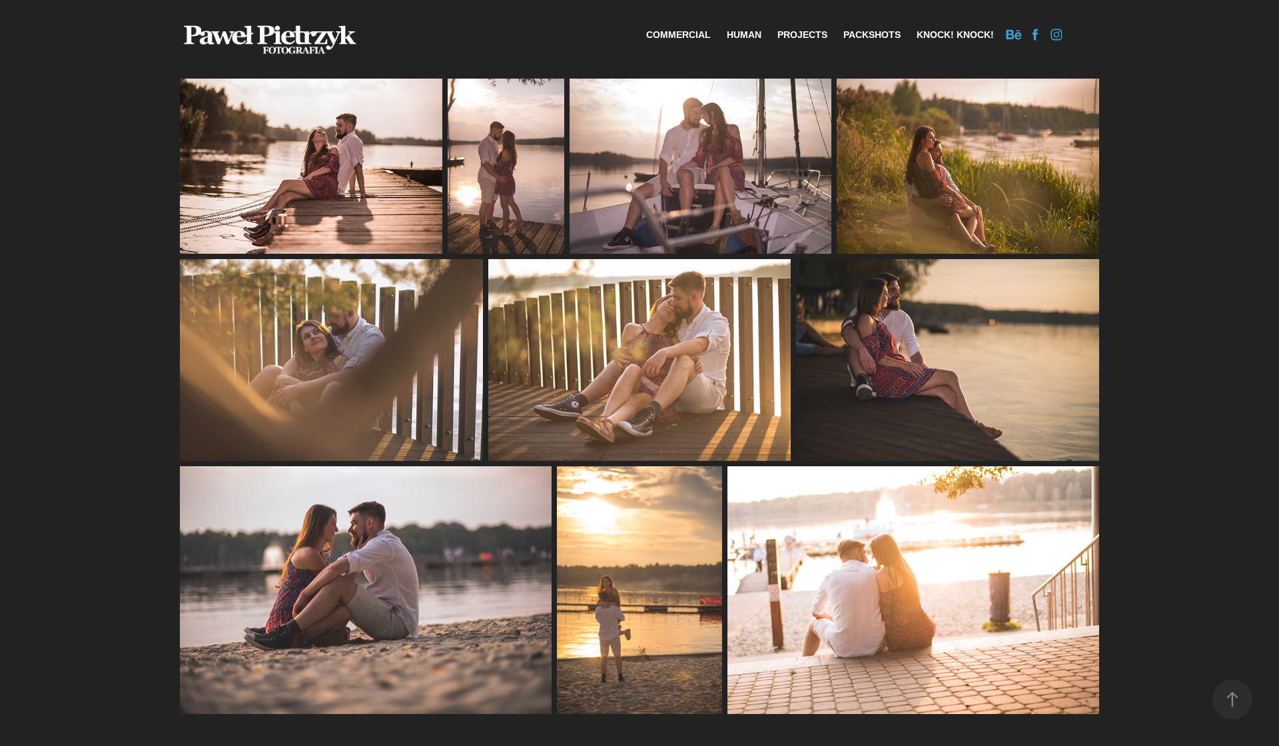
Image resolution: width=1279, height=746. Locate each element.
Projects (802, 34)
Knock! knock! (955, 34)
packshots (872, 34)
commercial (678, 34)
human (744, 34)
